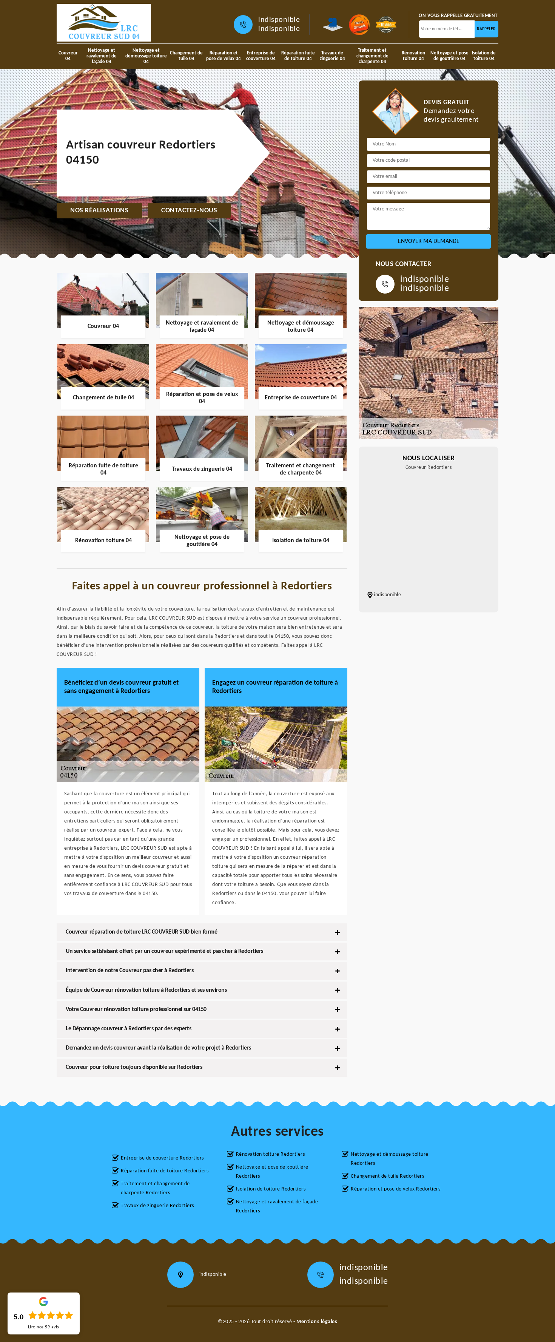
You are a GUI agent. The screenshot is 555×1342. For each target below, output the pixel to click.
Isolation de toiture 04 (484, 56)
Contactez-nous (189, 210)
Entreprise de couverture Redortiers (162, 1158)
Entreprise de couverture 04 (261, 56)
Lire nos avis (43, 1327)
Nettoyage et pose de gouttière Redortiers (272, 1171)
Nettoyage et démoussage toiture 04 (146, 56)
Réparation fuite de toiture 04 (298, 56)
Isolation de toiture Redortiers (271, 1189)
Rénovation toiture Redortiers (270, 1154)
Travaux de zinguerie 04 (332, 56)
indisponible (279, 20)
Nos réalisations (99, 210)
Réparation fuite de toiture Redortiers (164, 1171)
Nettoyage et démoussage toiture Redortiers (390, 1159)
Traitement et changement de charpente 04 (372, 56)
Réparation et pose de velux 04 (223, 56)
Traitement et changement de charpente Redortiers (155, 1188)
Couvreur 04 (68, 56)
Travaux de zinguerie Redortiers (157, 1206)
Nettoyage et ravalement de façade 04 (101, 56)
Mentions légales (316, 1322)
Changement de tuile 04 (186, 56)
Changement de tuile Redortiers (387, 1176)
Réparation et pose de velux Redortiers (395, 1189)
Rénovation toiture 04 (413, 56)
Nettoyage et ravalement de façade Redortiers (277, 1206)
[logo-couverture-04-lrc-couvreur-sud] (104, 23)
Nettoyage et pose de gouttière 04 (449, 56)
